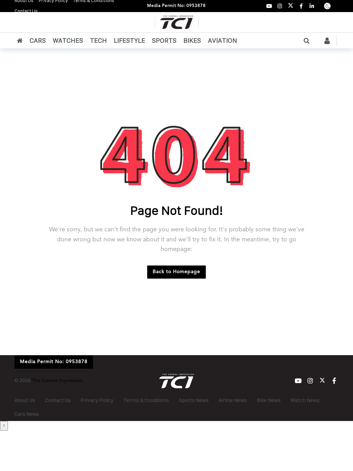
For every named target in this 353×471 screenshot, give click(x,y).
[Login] (327, 41)
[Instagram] (279, 6)
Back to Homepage (176, 271)
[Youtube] (269, 6)
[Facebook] (301, 6)
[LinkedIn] (311, 6)
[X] (290, 6)
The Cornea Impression (57, 380)
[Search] (306, 41)
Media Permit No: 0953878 (176, 6)
